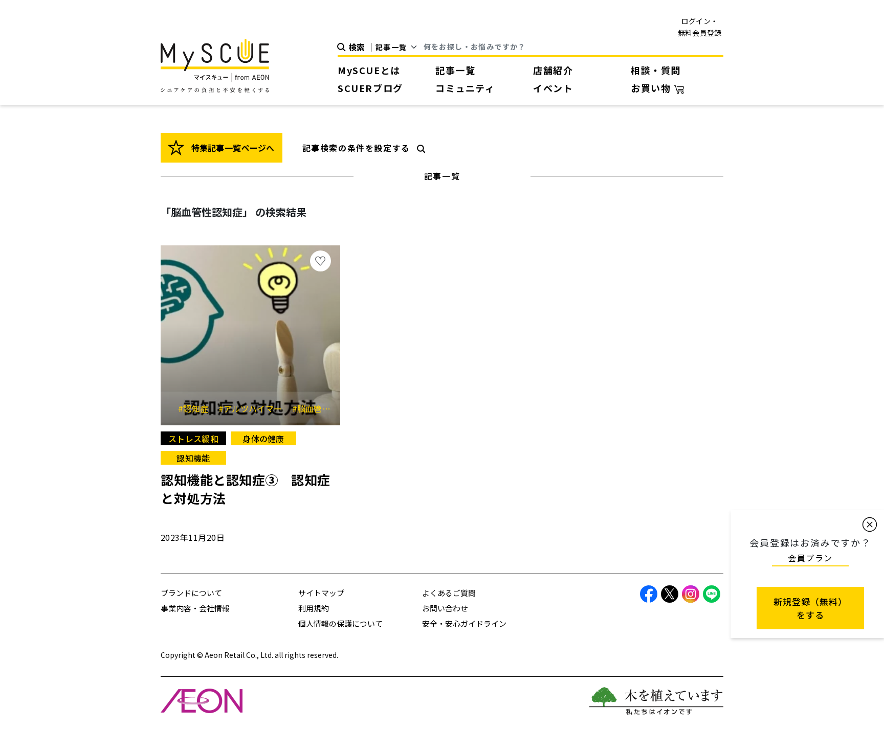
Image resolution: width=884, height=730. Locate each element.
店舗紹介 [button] (553, 70)
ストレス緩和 (193, 438)
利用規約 (313, 608)
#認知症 (197, 408)
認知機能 (193, 458)
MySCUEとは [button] (369, 70)
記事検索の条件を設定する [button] (356, 148)
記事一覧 (455, 70)
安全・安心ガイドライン (464, 623)
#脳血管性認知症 (327, 408)
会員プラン (810, 558)
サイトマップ (321, 592)
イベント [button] (553, 88)
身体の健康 (263, 438)
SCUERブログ (370, 88)
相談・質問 (656, 70)
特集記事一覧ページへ (231, 148)
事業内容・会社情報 (195, 608)
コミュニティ (465, 88)
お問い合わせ (445, 608)
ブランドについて (191, 592)
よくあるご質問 (449, 592)
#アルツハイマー (254, 408)
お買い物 (652, 88)
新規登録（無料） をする (810, 608)
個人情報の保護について (340, 623)
